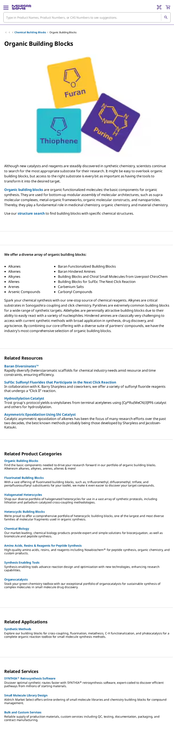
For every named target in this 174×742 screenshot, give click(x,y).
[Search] (165, 17)
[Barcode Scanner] (159, 7)
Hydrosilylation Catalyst (24, 398)
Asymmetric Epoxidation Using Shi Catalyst (40, 414)
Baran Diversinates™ (21, 366)
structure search (31, 213)
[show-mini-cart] (168, 7)
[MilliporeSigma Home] (21, 7)
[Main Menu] (5, 7)
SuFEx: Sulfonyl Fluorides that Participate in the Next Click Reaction (60, 382)
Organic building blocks (23, 189)
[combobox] (87, 17)
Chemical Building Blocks (30, 32)
